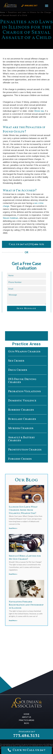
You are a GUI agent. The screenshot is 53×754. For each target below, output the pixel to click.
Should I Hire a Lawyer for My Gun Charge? (25, 557)
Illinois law (39, 111)
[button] (46, 5)
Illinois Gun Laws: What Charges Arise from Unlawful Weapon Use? (23, 510)
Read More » (13, 528)
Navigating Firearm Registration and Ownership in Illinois (26, 605)
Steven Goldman (10, 218)
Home (2, 12)
